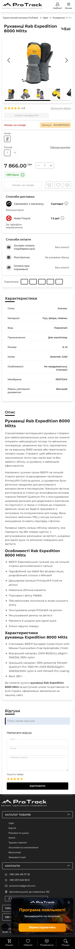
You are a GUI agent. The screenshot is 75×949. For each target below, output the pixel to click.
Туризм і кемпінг (18, 842)
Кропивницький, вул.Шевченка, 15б (29, 891)
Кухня (12, 837)
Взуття (12, 828)
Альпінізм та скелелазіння (23, 847)
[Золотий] (7, 139)
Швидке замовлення (49, 185)
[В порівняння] (67, 185)
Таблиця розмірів (60, 147)
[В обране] (58, 185)
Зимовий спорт (17, 857)
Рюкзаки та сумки (19, 833)
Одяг (11, 823)
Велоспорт (15, 852)
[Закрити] (68, 902)
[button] (66, 60)
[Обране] (28, 941)
